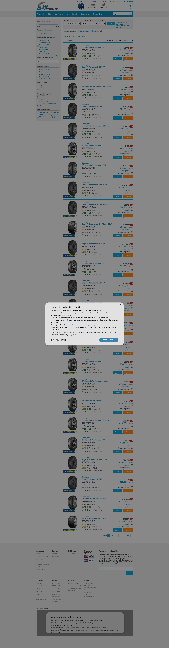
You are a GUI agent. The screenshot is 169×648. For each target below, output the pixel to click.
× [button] (120, 304)
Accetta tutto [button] (109, 340)
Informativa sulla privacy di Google (84, 325)
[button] (59, 340)
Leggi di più (73, 335)
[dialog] (84, 323)
